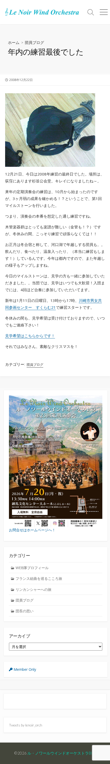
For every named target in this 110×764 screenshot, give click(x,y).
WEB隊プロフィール (32, 567)
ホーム (13, 42)
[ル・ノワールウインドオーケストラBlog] (42, 12)
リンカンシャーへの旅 (33, 589)
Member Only (24, 669)
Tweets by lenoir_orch (25, 725)
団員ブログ (34, 42)
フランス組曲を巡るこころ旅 (39, 578)
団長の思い (25, 610)
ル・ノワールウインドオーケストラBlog (61, 753)
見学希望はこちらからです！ (30, 335)
